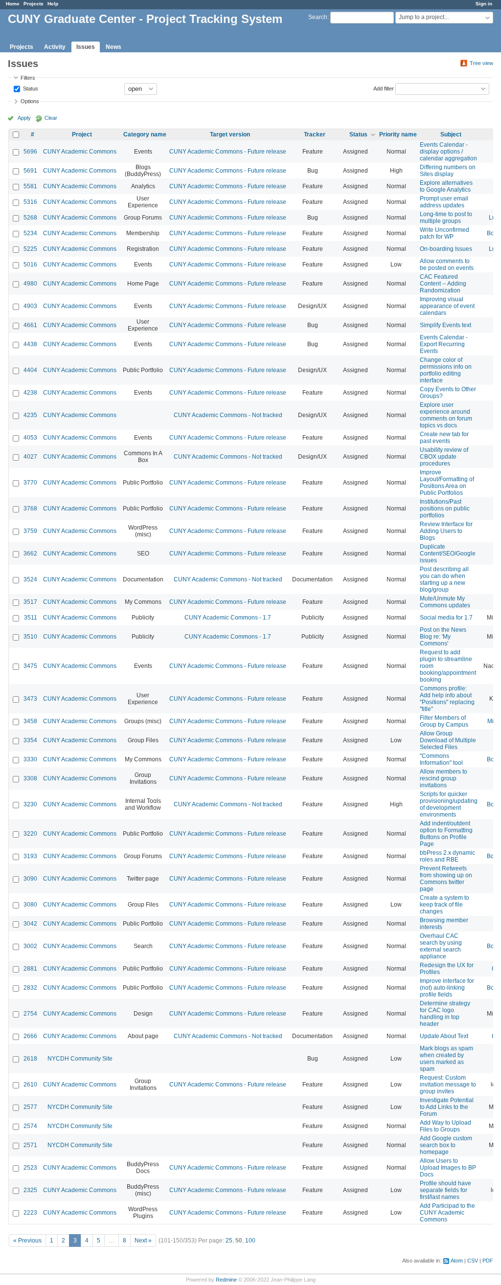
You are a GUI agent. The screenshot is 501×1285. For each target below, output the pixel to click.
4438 (30, 344)
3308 (30, 778)
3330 (30, 759)
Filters (28, 78)
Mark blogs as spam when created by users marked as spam (446, 1058)
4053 (30, 437)
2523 (30, 1167)
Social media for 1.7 (446, 617)
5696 (30, 151)
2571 (30, 1145)
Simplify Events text (445, 325)
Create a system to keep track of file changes (444, 904)
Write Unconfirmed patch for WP (444, 233)
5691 (30, 170)
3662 (30, 553)
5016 (30, 264)
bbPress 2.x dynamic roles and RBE (447, 856)
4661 (30, 325)
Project (82, 134)
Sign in (484, 3)
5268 (30, 217)
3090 (30, 878)
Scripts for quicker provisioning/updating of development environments (449, 804)
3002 (30, 946)
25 (229, 1240)
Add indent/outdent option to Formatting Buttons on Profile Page (446, 833)
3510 (30, 636)
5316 (30, 202)
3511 (30, 617)
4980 (30, 283)
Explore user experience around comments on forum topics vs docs (446, 415)
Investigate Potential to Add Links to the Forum (447, 1107)
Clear (51, 118)
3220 (30, 833)
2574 (30, 1126)
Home (13, 3)
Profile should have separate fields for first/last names (445, 1190)
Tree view (481, 63)
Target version (230, 134)
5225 (30, 248)
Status (30, 88)
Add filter (383, 88)
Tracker (314, 134)
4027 (30, 456)
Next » (143, 1240)
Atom (457, 1260)
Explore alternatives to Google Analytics (446, 186)
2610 (30, 1084)
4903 (30, 306)
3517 (30, 601)
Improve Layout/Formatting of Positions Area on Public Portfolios (447, 482)
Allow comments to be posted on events (447, 264)
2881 (30, 968)
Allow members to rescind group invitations (443, 778)
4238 (30, 392)
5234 (30, 233)
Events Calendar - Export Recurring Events (444, 344)
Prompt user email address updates (444, 202)
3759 (30, 531)
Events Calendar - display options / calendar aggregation (448, 151)
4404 (30, 370)
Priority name (398, 134)
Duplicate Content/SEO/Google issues (448, 553)
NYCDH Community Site (80, 1058)
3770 (30, 482)
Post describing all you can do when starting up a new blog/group (444, 579)
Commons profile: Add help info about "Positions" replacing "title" (447, 698)
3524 (30, 579)
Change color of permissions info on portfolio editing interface (446, 370)
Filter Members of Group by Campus (444, 721)
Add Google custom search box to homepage (446, 1145)
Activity (55, 47)
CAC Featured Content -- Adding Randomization (443, 283)
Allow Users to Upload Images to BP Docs (448, 1167)
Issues (85, 47)
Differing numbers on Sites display (448, 170)
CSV (472, 1260)
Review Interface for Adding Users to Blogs (446, 531)
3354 (30, 740)
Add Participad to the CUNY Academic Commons (447, 1212)
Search (317, 17)
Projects (33, 3)
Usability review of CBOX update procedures (444, 456)
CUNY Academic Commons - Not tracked (228, 415)
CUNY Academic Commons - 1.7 (227, 617)
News (113, 47)
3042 (30, 923)
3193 (30, 856)
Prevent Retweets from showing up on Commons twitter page (446, 878)
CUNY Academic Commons (79, 151)
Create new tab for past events (444, 437)
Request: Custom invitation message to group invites (448, 1084)
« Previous (27, 1240)
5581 (30, 186)
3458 (30, 721)
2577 (30, 1107)
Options (30, 101)
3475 (30, 666)
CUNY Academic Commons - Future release (227, 151)
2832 (30, 987)
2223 (30, 1212)
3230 (30, 804)
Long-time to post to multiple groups (446, 217)
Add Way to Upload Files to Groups (445, 1126)
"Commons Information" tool (441, 759)
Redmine (226, 1280)
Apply (24, 118)
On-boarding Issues (446, 248)
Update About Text (444, 1036)
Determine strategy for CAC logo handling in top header (445, 1013)
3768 (30, 508)
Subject (450, 134)
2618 (30, 1058)
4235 (30, 415)
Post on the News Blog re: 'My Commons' (443, 636)
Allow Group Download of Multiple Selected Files (448, 740)
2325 (30, 1190)
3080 (30, 904)
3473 (30, 698)
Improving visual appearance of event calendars (447, 306)
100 (250, 1240)
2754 (30, 1013)
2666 (30, 1036)
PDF (487, 1260)
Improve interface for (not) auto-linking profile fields (447, 987)
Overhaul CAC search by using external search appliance (441, 946)
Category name (144, 134)
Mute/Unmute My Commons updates (445, 602)
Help (52, 3)
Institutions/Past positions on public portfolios (445, 508)
